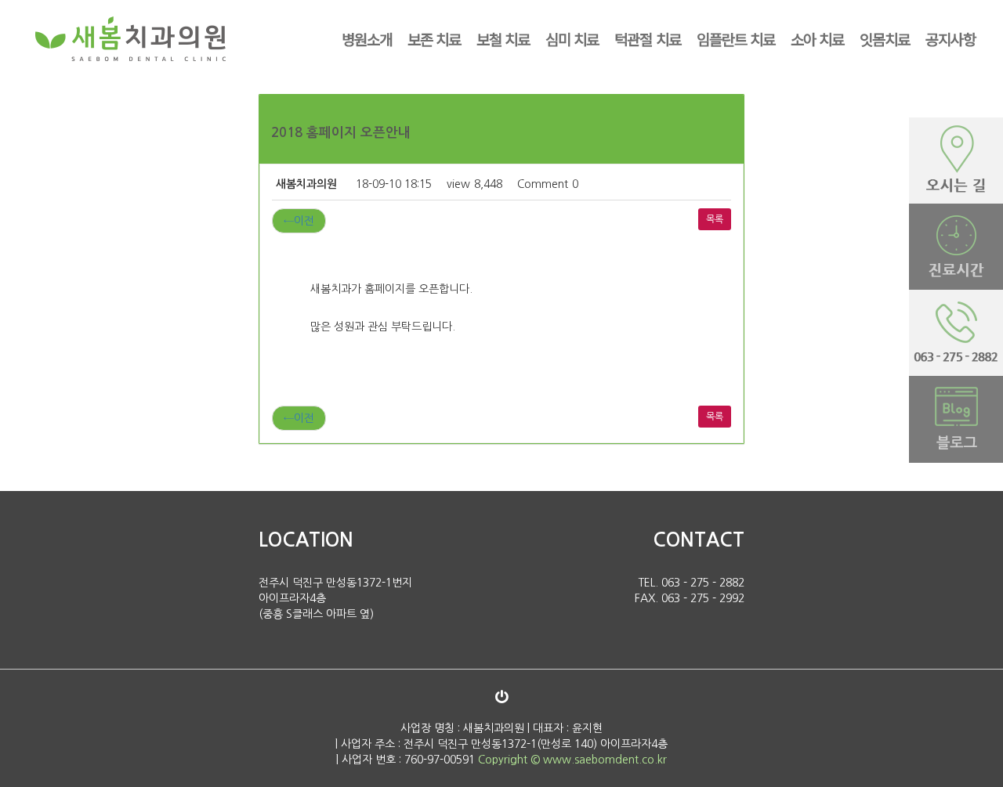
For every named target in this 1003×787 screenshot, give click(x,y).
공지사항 (950, 38)
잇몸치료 (885, 38)
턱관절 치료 (647, 38)
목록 (714, 219)
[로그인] (501, 696)
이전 (299, 220)
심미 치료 (572, 38)
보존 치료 (434, 38)
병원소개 (367, 38)
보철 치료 (503, 38)
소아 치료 (817, 38)
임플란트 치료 (736, 38)
